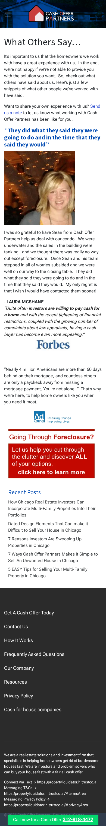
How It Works (18, 640)
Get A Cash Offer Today (29, 612)
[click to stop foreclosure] (51, 454)
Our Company (19, 668)
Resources (15, 682)
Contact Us (16, 626)
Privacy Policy (18, 696)
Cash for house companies (32, 709)
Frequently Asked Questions (34, 654)
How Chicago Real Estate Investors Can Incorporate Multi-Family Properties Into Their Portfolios (51, 508)
